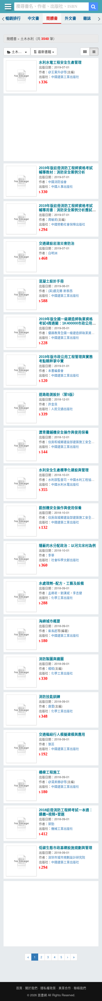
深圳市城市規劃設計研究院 (66, 857)
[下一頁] (68, 957)
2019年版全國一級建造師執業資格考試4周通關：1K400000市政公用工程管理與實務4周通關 (67, 323)
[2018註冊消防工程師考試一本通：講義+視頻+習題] (21, 823)
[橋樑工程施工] (21, 785)
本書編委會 (56, 370)
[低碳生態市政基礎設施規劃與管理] (21, 861)
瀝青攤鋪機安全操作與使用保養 (64, 432)
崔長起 (52, 630)
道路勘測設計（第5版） (57, 394)
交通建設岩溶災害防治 (56, 243)
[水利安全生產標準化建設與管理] (21, 483)
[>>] (73, 957)
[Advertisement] (51, 128)
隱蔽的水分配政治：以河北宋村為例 (67, 546)
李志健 (77, 593)
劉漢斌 (65, 593)
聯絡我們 (80, 988)
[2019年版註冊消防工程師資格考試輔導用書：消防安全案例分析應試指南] (21, 219)
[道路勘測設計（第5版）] (21, 407)
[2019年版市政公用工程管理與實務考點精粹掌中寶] (21, 370)
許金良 (52, 404)
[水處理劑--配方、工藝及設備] (21, 596)
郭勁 (51, 823)
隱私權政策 (48, 988)
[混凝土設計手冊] (21, 294)
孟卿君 (52, 593)
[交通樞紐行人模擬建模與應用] (21, 747)
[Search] (93, 6)
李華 (51, 555)
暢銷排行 (13, 18)
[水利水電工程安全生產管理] (21, 75)
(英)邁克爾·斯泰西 (60, 290)
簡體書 (52, 18)
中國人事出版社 (62, 186)
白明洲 (52, 253)
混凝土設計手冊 (51, 281)
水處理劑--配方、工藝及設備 (61, 583)
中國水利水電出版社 (65, 484)
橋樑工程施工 (49, 772)
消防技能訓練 (49, 697)
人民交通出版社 (62, 408)
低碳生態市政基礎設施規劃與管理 (65, 848)
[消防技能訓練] (21, 710)
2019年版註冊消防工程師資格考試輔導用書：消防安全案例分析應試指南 (67, 210)
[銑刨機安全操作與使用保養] (21, 521)
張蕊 (51, 744)
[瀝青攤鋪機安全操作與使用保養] (21, 445)
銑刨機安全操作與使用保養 (60, 508)
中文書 (33, 18)
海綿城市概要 (49, 621)
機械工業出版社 (62, 828)
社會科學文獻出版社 (65, 560)
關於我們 (31, 988)
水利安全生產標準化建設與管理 (64, 470)
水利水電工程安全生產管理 (60, 62)
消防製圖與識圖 (51, 659)
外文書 (70, 18)
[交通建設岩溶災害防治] (21, 256)
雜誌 (87, 18)
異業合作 (65, 988)
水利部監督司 (57, 479)
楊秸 (51, 668)
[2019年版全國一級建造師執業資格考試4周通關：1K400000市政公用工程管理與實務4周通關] (21, 332)
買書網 (42, 995)
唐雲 (51, 706)
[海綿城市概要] (21, 634)
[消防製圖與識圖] (21, 672)
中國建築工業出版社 (65, 76)
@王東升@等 (57, 72)
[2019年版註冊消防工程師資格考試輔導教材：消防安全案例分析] (21, 181)
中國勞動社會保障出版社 (68, 224)
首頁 (19, 988)
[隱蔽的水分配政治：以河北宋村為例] (21, 558)
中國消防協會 (57, 181)
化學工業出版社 (62, 597)
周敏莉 (52, 219)
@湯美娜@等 (57, 781)
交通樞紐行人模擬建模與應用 (62, 734)
